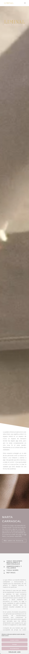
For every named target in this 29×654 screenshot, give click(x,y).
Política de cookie (12, 652)
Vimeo (14, 427)
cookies (18, 652)
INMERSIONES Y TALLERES (14, 567)
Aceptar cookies (14, 640)
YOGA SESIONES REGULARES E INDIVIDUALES (14, 562)
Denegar (14, 644)
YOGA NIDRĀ (12, 570)
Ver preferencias (14, 648)
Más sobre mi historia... (14, 541)
